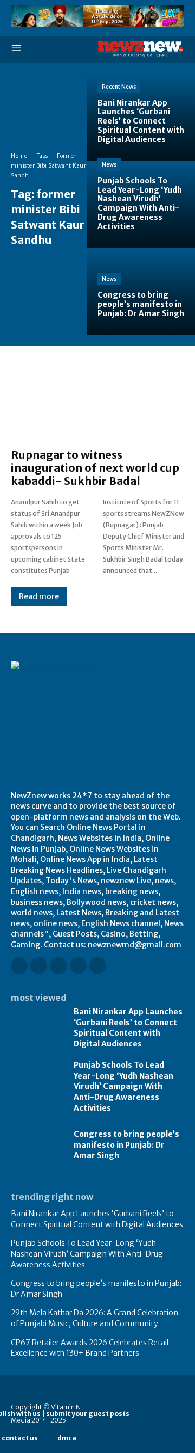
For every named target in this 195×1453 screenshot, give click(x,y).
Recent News (119, 86)
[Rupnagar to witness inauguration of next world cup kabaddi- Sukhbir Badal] (97, 403)
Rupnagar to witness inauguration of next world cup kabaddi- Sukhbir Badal (95, 468)
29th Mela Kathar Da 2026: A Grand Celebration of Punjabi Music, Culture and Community (94, 1318)
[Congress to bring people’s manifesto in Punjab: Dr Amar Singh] (141, 291)
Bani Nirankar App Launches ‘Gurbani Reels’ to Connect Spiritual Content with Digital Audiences (128, 1028)
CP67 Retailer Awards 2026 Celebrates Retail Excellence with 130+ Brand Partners (89, 1348)
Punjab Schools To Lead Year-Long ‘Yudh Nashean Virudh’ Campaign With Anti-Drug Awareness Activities (123, 1086)
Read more (39, 596)
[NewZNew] (141, 49)
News (109, 164)
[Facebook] (19, 965)
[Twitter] (78, 965)
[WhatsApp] (97, 965)
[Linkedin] (58, 965)
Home (19, 155)
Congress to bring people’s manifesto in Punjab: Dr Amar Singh (126, 1144)
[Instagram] (38, 965)
